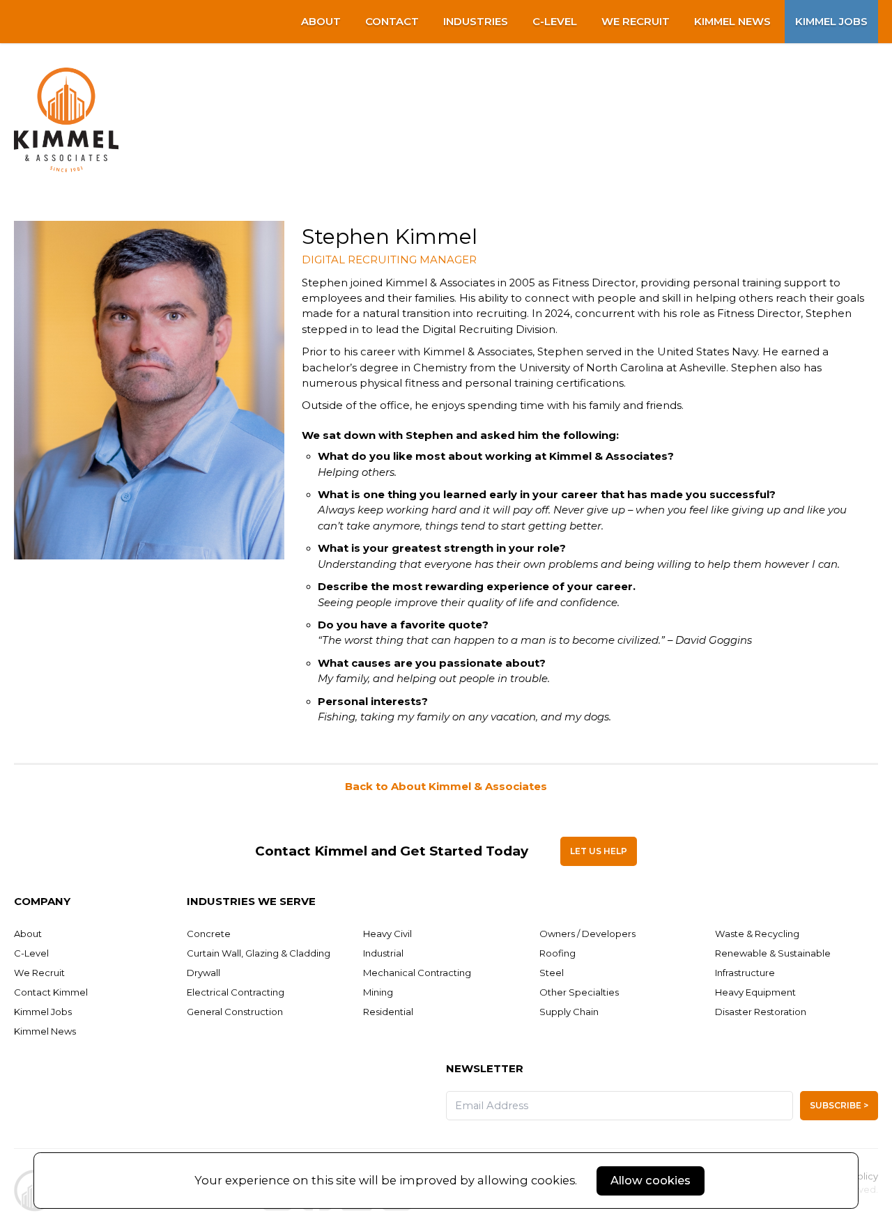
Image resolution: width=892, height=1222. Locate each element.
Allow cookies (650, 1180)
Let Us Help (598, 851)
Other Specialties (579, 992)
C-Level (554, 21)
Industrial (383, 953)
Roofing (557, 953)
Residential (388, 1011)
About (321, 21)
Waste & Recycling (757, 933)
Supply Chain (569, 1011)
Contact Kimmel (51, 992)
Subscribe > (839, 1105)
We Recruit (635, 21)
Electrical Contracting (235, 992)
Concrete (209, 933)
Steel (551, 972)
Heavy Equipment (755, 992)
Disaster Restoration (760, 1011)
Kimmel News (732, 21)
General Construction (235, 1011)
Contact (392, 21)
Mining (378, 992)
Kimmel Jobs (831, 21)
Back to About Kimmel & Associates (446, 786)
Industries (475, 21)
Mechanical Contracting (417, 972)
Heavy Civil (387, 933)
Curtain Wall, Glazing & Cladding (258, 953)
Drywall (203, 972)
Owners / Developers (587, 933)
